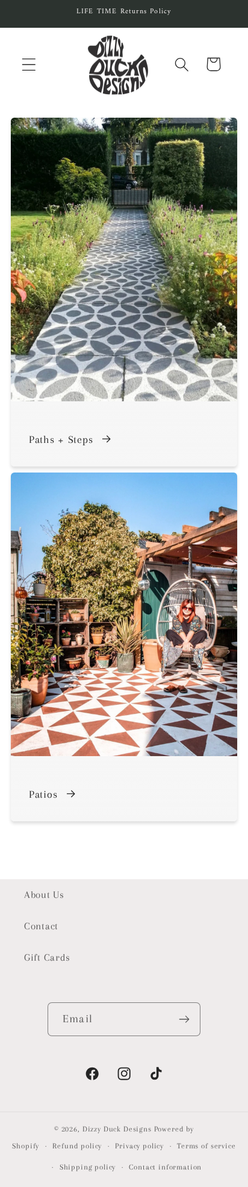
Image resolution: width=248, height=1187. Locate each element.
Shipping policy (88, 1167)
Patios (43, 794)
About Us (44, 894)
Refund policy (77, 1146)
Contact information (165, 1167)
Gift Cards (47, 957)
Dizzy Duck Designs (117, 1129)
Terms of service (206, 1146)
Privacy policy (139, 1146)
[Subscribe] (184, 1019)
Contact (41, 926)
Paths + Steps (61, 439)
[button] (29, 64)
